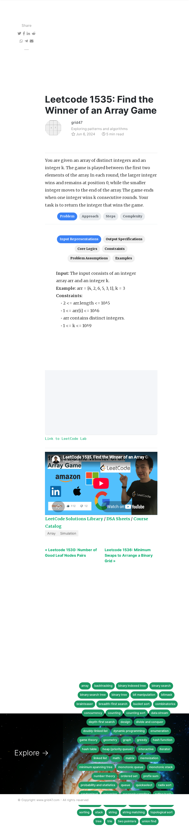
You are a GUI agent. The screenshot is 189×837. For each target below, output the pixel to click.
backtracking (103, 685)
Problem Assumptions (89, 258)
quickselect (144, 785)
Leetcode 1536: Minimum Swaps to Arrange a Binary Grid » (129, 555)
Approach (90, 216)
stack (99, 812)
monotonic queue (130, 767)
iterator (164, 749)
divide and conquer (149, 722)
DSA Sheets (118, 518)
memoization (149, 758)
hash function (162, 740)
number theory (104, 776)
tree (99, 821)
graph (127, 740)
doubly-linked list (95, 731)
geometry (110, 740)
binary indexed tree (132, 685)
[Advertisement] (101, 59)
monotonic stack (161, 767)
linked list (100, 758)
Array (51, 533)
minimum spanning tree (95, 767)
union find (149, 821)
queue (125, 785)
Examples (123, 258)
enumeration (160, 731)
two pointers (127, 821)
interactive (146, 749)
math (116, 758)
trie (109, 821)
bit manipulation (144, 694)
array (85, 685)
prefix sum (150, 776)
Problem (67, 216)
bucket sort (141, 704)
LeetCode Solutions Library (74, 518)
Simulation (68, 533)
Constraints (115, 249)
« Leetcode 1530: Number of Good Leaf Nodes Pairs (71, 552)
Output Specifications (124, 239)
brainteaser (85, 704)
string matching (134, 812)
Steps (110, 216)
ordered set (129, 776)
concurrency (93, 713)
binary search (161, 685)
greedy (142, 740)
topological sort (162, 812)
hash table (89, 749)
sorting (84, 812)
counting (114, 713)
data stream (159, 713)
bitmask (166, 694)
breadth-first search (113, 704)
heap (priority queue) (118, 749)
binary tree (119, 694)
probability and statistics (98, 785)
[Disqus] (91, 637)
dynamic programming (129, 731)
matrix (130, 758)
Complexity (132, 216)
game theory (88, 740)
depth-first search (102, 722)
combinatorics (165, 704)
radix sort (164, 785)
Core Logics (87, 249)
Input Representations (79, 239)
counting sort (135, 713)
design (125, 722)
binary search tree (93, 694)
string (113, 812)
